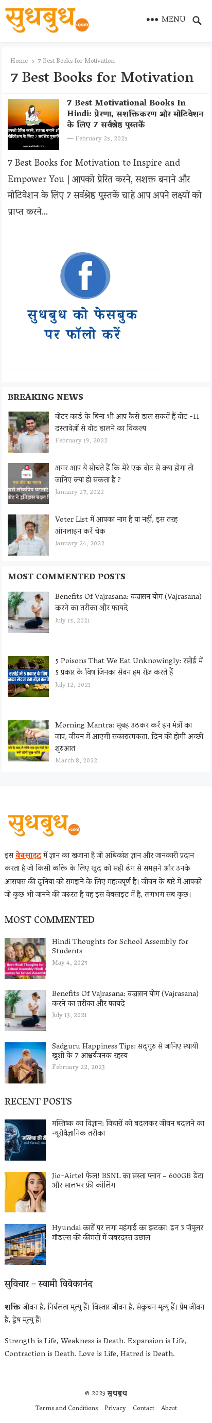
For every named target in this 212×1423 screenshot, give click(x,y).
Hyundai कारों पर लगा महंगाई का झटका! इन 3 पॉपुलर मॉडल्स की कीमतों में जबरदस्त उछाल (127, 1233)
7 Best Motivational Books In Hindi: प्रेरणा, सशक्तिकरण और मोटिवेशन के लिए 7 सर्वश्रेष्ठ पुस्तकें (135, 114)
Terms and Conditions (66, 1408)
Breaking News (45, 398)
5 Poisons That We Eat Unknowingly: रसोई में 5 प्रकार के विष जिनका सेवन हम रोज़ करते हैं (129, 667)
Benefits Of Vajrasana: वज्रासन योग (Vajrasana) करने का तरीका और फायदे (128, 603)
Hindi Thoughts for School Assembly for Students (120, 947)
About (169, 1408)
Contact (143, 1408)
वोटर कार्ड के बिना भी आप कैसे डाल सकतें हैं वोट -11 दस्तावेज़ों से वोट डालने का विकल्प (127, 423)
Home (19, 61)
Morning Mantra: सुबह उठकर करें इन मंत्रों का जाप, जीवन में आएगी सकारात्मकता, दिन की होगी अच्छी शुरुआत (129, 737)
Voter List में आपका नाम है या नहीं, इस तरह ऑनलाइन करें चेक (116, 526)
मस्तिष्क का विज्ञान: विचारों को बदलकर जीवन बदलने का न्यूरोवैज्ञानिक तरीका (128, 1129)
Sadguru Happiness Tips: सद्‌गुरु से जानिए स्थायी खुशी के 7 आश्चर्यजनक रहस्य (125, 1052)
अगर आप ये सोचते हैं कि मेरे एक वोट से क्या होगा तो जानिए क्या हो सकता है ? (124, 474)
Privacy (115, 1408)
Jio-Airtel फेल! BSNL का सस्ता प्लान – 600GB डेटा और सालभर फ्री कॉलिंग (127, 1181)
